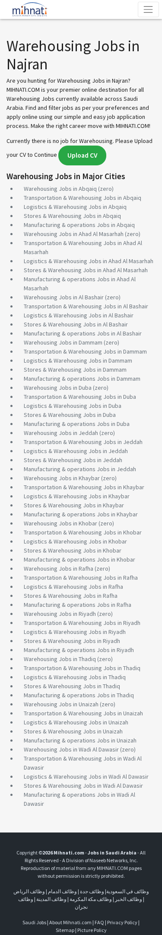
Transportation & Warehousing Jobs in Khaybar (84, 487)
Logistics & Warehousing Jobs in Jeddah (76, 451)
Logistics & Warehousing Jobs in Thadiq (75, 677)
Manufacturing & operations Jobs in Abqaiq (79, 225)
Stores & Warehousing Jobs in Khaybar (74, 505)
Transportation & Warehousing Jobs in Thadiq (82, 668)
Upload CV (82, 155)
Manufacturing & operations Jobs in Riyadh (79, 650)
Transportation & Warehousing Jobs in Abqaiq (82, 198)
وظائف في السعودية (127, 891)
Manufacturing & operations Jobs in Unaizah (80, 740)
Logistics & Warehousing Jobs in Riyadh (75, 632)
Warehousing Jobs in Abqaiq (60, 189)
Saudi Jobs (34, 922)
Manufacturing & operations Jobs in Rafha (77, 605)
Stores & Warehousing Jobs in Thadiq (72, 686)
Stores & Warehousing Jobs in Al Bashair (76, 324)
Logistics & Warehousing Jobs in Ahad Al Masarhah (88, 261)
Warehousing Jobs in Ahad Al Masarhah (74, 234)
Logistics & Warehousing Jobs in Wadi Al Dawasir (86, 776)
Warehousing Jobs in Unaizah (61, 704)
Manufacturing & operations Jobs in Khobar (79, 559)
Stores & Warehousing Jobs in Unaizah (73, 731)
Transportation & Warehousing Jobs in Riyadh (82, 623)
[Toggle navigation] (148, 9)
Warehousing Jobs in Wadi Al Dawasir (71, 749)
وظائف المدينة (51, 899)
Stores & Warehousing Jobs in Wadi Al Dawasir (83, 785)
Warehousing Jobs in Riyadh (60, 614)
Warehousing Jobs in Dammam (63, 342)
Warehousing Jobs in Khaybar (62, 478)
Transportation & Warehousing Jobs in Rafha (81, 577)
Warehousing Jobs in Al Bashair (64, 297)
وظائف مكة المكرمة (91, 899)
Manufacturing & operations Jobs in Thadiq (79, 695)
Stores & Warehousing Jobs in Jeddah (73, 460)
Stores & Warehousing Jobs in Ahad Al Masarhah (86, 270)
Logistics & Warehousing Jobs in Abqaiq (75, 207)
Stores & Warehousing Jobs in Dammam (75, 369)
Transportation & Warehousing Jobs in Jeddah (83, 442)
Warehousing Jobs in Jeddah (61, 433)
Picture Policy (92, 930)
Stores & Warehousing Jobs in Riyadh (72, 641)
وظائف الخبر (128, 899)
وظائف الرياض (29, 891)
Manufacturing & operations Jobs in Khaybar (81, 514)
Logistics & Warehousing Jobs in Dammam (78, 360)
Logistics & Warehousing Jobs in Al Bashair (78, 315)
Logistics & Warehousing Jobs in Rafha (73, 586)
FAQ (99, 922)
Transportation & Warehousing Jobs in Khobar (83, 532)
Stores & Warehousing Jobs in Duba (70, 415)
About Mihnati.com (70, 922)
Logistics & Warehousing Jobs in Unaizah (76, 722)
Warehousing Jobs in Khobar (60, 523)
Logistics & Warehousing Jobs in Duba (72, 406)
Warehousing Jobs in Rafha (58, 568)
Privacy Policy (122, 922)
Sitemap (65, 930)
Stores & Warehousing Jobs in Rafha (71, 596)
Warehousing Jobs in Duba (58, 387)
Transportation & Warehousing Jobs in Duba (80, 397)
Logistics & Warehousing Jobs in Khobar (75, 541)
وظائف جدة (92, 891)
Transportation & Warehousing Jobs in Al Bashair (86, 306)
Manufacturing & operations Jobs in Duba (77, 424)
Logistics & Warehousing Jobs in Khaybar (77, 496)
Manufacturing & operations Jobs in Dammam (82, 378)
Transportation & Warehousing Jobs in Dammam (85, 351)
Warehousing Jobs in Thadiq (60, 659)
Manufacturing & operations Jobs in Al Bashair (83, 333)
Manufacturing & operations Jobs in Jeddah (80, 469)
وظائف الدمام (62, 891)
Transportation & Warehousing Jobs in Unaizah (83, 713)
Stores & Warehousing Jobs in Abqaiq (72, 216)
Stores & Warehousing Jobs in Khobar (72, 550)
